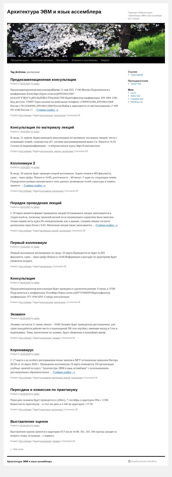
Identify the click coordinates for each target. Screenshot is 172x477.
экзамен (56, 337)
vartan (36, 83)
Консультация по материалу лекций (42, 127)
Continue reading (47, 109)
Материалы (62, 60)
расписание (60, 115)
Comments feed (137, 98)
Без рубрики (25, 115)
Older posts (16, 449)
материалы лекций (49, 230)
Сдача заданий (137, 74)
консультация (46, 115)
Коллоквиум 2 (22, 162)
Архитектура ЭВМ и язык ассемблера (54, 11)
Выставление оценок (29, 421)
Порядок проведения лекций (35, 202)
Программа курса (19, 60)
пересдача (45, 409)
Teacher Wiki (136, 83)
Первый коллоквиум (28, 242)
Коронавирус (22, 349)
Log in (133, 92)
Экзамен (17, 313)
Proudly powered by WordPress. (144, 461)
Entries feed (135, 95)
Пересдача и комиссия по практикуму (44, 389)
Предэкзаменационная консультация (43, 79)
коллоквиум (45, 190)
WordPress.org (137, 101)
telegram (105, 60)
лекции (57, 151)
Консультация (22, 278)
